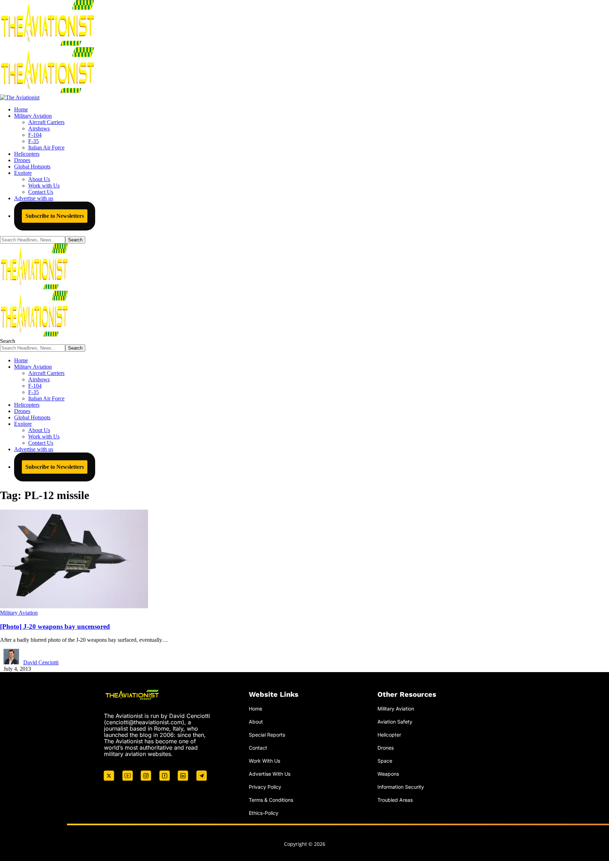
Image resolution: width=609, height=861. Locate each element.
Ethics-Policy (263, 813)
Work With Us (264, 761)
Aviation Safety (394, 722)
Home (255, 709)
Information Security (400, 787)
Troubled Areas (395, 800)
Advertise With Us (269, 774)
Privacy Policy (265, 787)
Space (384, 761)
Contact (258, 748)
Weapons (388, 774)
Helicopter (389, 735)
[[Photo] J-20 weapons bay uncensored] (74, 606)
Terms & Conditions (271, 800)
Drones (385, 748)
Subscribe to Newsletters (54, 216)
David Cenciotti (41, 662)
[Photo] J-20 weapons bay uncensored (55, 626)
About (256, 722)
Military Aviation (19, 613)
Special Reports (267, 735)
